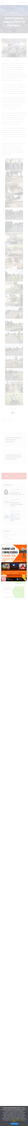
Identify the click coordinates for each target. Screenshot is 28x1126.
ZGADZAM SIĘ (14, 1123)
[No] (26, 1116)
